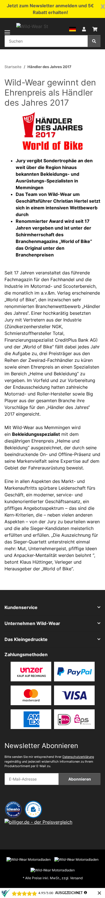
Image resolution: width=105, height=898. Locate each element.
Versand (76, 878)
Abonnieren (79, 779)
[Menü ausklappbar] (7, 28)
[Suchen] (94, 41)
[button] (72, 29)
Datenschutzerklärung (78, 757)
